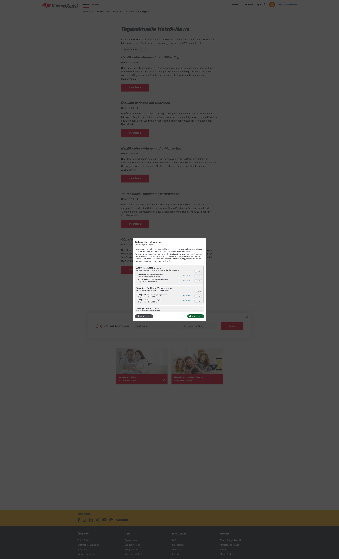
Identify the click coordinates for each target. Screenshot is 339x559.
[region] (169, 288)
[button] (196, 271)
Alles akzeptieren (195, 316)
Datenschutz (148, 245)
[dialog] (169, 279)
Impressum (139, 245)
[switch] (198, 271)
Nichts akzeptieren (144, 316)
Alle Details (186, 275)
